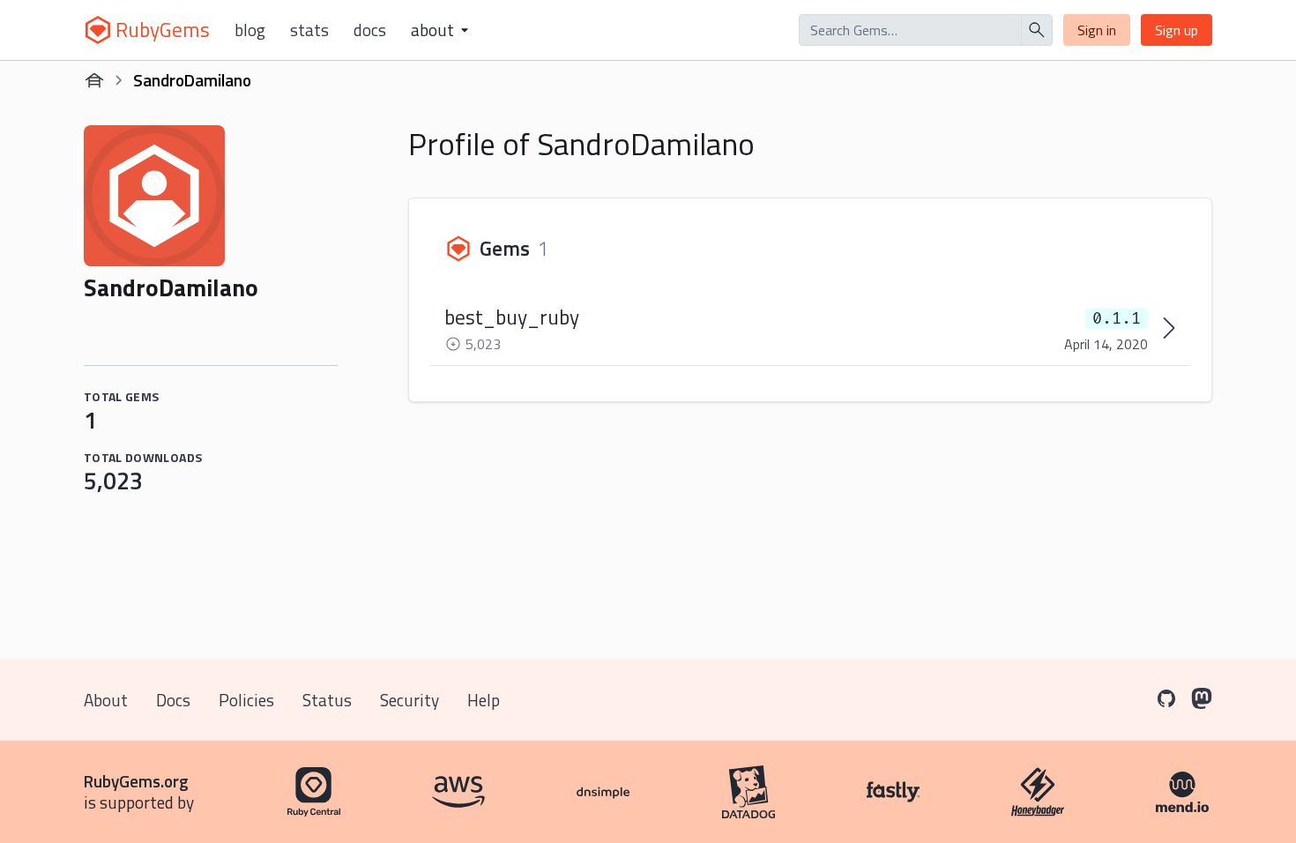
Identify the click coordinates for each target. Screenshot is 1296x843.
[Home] (94, 80)
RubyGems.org (136, 781)
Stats (309, 30)
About (106, 699)
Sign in (1096, 30)
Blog (250, 30)
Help (483, 699)
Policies (246, 699)
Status (327, 699)
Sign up (1176, 30)
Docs (370, 30)
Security (409, 699)
